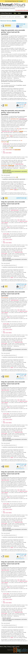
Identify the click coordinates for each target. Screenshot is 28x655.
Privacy (9, 646)
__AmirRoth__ (21, 375)
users (19, 13)
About (1, 646)
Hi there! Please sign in (6, 13)
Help (19, 1)
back (14, 20)
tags (15, 13)
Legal (13, 646)
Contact (17, 646)
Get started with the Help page (21, 10)
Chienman (21, 25)
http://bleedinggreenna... (20, 378)
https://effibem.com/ (19, 107)
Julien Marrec (21, 104)
